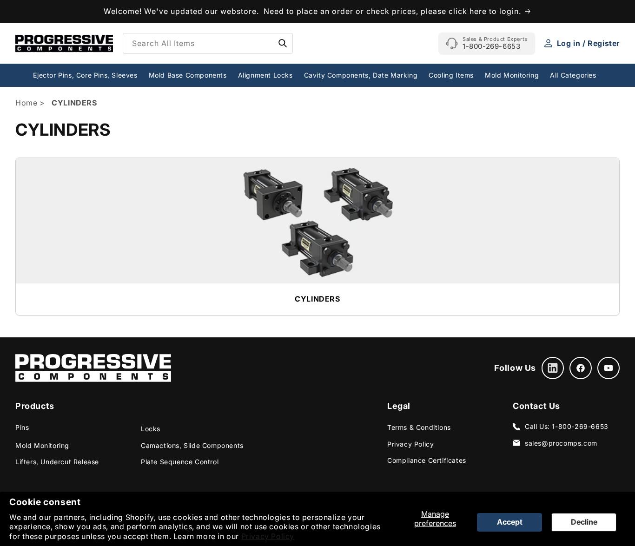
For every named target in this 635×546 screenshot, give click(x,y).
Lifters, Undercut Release (57, 462)
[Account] (548, 43)
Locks (150, 429)
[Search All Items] (282, 43)
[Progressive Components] (93, 368)
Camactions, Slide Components (192, 445)
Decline (584, 521)
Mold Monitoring (42, 445)
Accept (510, 521)
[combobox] (208, 43)
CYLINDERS (317, 298)
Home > (31, 102)
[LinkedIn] (553, 368)
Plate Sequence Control (179, 462)
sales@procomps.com (561, 443)
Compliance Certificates (426, 460)
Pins (22, 427)
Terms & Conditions (419, 427)
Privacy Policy (267, 536)
